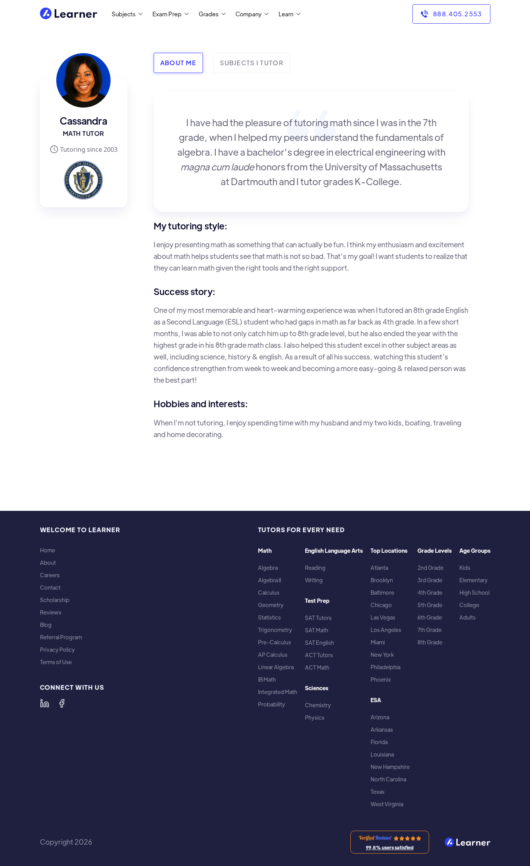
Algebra (268, 567)
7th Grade (429, 630)
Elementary (473, 580)
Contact (50, 587)
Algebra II (269, 580)
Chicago (381, 605)
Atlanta (379, 567)
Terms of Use (56, 662)
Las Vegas (383, 617)
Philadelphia (385, 667)
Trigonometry (275, 630)
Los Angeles (386, 630)
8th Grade (429, 642)
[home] (68, 14)
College (469, 605)
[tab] (178, 63)
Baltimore (382, 592)
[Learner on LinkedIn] (44, 703)
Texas (378, 791)
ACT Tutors (319, 655)
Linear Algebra (276, 667)
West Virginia (387, 804)
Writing (314, 580)
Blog (46, 624)
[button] (125, 14)
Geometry (271, 605)
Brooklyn (382, 580)
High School (474, 592)
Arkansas (382, 729)
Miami (378, 642)
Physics (314, 717)
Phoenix (381, 679)
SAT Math (316, 630)
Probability (271, 704)
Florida (379, 742)
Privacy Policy (57, 649)
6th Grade (429, 617)
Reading (315, 567)
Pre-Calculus (274, 642)
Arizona (380, 717)
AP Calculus (273, 654)
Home (47, 550)
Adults (467, 617)
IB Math (267, 679)
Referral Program (61, 637)
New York (382, 654)
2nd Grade (430, 567)
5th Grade (429, 605)
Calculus (268, 592)
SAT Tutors (318, 617)
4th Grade (429, 592)
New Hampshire (390, 767)
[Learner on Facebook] (61, 703)
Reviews (50, 612)
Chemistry (318, 705)
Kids (464, 567)
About (48, 562)
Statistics (269, 617)
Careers (50, 575)
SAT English (319, 642)
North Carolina (388, 779)
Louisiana (382, 754)
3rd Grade (429, 580)
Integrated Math (277, 692)
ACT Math (317, 667)
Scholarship (54, 600)
